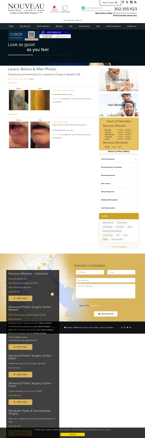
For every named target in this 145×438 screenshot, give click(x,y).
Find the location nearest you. (125, 15)
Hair (70, 26)
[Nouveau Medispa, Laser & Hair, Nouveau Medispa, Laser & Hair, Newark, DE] (26, 9)
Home (11, 26)
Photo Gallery (43, 26)
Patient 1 (12, 82)
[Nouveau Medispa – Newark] (44, 264)
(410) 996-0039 (14, 368)
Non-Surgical (84, 26)
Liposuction (120, 227)
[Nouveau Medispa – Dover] (52, 294)
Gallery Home (13, 79)
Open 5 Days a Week (103, 13)
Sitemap (69, 328)
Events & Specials (113, 26)
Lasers (105, 239)
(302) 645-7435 (14, 426)
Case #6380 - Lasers (60, 122)
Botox (130, 227)
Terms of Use (95, 305)
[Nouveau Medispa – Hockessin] (50, 256)
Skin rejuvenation (117, 239)
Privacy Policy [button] (105, 430)
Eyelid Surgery (107, 227)
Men (98, 26)
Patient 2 (13, 114)
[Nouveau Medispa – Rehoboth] (67, 315)
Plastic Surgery (109, 2)
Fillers (125, 235)
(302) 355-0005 (14, 319)
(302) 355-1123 (14, 292)
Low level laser (107, 235)
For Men (24, 79)
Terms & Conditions (107, 328)
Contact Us (131, 26)
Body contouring (108, 222)
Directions (21, 298)
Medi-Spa (59, 26)
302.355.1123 (125, 9)
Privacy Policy (94, 328)
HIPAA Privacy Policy (81, 328)
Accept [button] (72, 434)
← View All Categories (119, 247)
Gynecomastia (122, 222)
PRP (118, 235)
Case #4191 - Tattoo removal (63, 90)
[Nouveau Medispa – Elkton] (38, 268)
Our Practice (25, 26)
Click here (56, 99)
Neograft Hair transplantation (112, 231)
